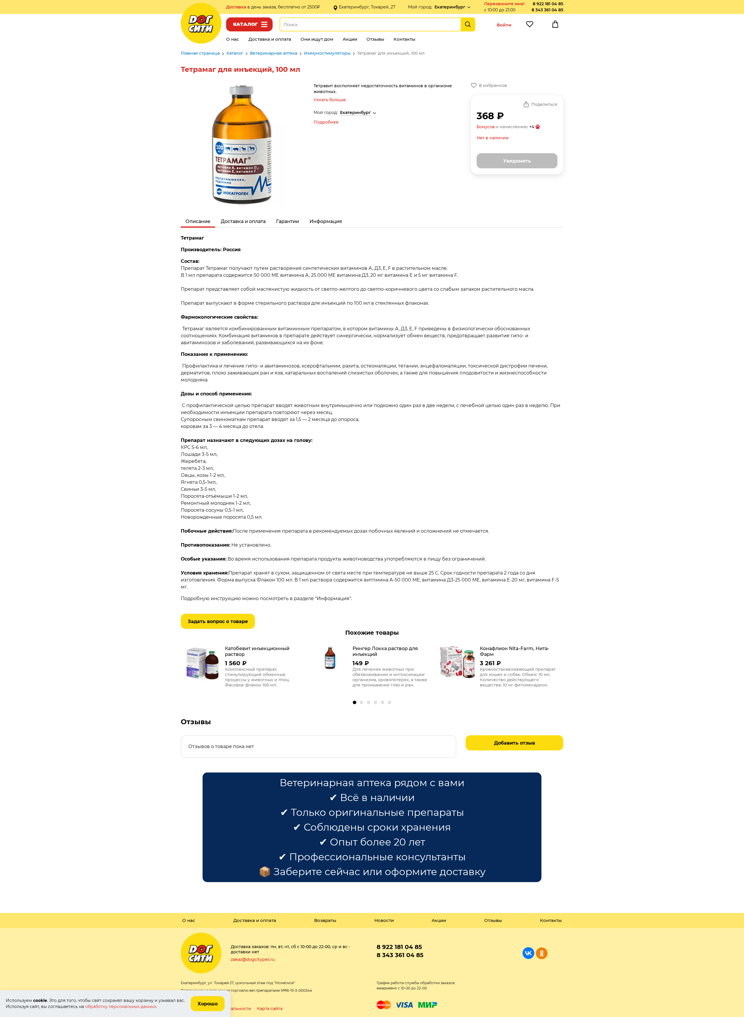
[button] (354, 702)
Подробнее (326, 122)
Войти (504, 25)
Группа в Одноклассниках (542, 953)
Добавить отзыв (514, 743)
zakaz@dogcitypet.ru (253, 959)
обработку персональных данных (120, 1006)
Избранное (529, 25)
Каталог (245, 24)
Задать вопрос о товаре (218, 621)
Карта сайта (269, 1008)
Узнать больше (330, 99)
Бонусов (486, 126)
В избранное (493, 85)
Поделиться (544, 104)
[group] (244, 668)
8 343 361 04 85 (547, 10)
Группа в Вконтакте (528, 953)
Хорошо (208, 1004)
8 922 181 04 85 (548, 3)
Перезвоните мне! (504, 3)
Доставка (236, 7)
